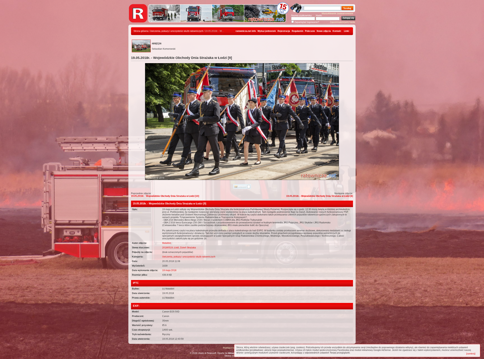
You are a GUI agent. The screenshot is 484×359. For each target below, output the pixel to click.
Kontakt (337, 31)
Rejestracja (284, 31)
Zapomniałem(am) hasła (342, 22)
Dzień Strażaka (188, 247)
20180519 (167, 247)
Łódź (176, 247)
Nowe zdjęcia (324, 31)
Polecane (310, 31)
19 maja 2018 (169, 270)
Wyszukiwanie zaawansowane (337, 13)
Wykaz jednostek (267, 31)
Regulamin (297, 31)
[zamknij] (470, 353)
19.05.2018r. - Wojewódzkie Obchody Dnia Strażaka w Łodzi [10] (165, 196)
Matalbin (166, 243)
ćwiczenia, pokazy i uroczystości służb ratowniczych (176, 31)
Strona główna (140, 31)
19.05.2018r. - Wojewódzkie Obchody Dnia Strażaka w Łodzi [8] (319, 196)
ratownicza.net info (246, 31)
